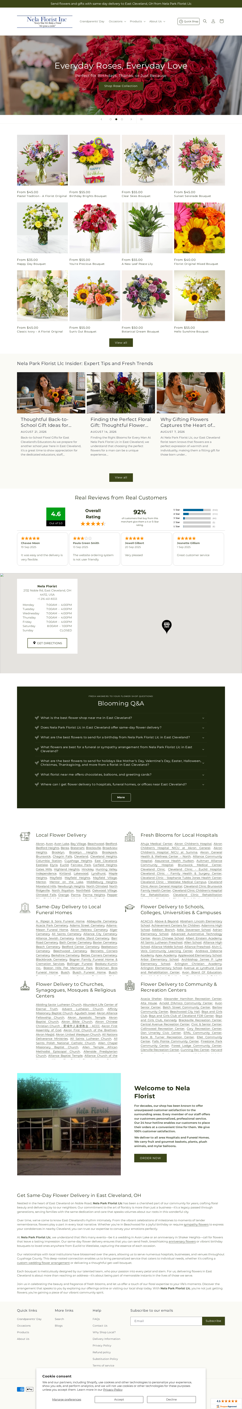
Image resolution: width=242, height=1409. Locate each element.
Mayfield (56, 878)
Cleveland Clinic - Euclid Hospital (195, 869)
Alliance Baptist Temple (65, 1055)
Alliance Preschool (197, 947)
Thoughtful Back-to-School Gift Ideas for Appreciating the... (44, 422)
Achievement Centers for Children (175, 925)
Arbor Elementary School (160, 959)
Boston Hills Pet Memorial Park (68, 968)
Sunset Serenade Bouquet (192, 196)
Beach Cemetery (48, 947)
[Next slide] (131, 119)
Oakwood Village (104, 890)
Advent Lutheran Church (82, 1009)
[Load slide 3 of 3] (122, 119)
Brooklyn (58, 852)
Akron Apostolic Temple (86, 1017)
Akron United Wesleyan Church (78, 1034)
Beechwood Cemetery (70, 951)
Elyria (54, 865)
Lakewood (81, 873)
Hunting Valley (106, 869)
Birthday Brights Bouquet (88, 196)
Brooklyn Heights (83, 852)
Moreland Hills (46, 886)
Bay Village (78, 844)
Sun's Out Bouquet (82, 331)
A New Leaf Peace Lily (137, 264)
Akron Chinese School (168, 938)
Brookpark (109, 852)
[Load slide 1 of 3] (110, 119)
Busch (65, 972)
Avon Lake (61, 844)
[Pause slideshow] (141, 119)
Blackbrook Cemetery (51, 959)
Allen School (193, 942)
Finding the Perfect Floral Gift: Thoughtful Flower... (121, 422)
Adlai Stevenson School (194, 930)
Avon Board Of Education (202, 972)
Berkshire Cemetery (65, 955)
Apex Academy (166, 955)
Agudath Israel (84, 1013)
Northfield (83, 890)
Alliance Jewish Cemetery (55, 938)
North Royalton (63, 890)
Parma (76, 895)
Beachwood (96, 844)
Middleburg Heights (102, 882)
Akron (40, 844)
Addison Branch (163, 930)
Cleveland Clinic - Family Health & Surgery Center (181, 873)
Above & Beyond (166, 921)
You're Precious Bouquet (87, 264)
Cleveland (81, 856)
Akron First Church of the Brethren (90, 1030)
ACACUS (147, 921)
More (121, 797)
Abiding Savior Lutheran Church (58, 1004)
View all (121, 342)
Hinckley (88, 869)
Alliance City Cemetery (100, 934)
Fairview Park (81, 865)
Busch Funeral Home (89, 972)
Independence (46, 873)
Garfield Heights (105, 865)
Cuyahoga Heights (78, 861)
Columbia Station (49, 861)
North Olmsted (97, 886)
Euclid (64, 865)
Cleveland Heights (103, 856)
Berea (65, 848)
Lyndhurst (98, 873)
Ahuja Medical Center (157, 844)
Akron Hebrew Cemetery (89, 930)
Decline (171, 1399)
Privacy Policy (113, 1389)
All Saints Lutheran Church (90, 1038)
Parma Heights (94, 895)
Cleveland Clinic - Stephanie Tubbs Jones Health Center (181, 878)
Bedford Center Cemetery (80, 947)
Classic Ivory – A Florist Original (40, 331)
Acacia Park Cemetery (52, 925)
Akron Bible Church (76, 1021)
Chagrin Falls (62, 856)
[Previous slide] (101, 119)
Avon (49, 844)
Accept (119, 1399)
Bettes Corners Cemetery (99, 955)
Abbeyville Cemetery (102, 921)
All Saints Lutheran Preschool (161, 942)
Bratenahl (77, 848)
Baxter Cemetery (105, 942)
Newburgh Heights (71, 886)
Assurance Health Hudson (174, 861)
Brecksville (93, 848)
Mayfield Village (105, 878)
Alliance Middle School (167, 947)
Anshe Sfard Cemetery (92, 938)
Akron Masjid (45, 1034)
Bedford (111, 844)
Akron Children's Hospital (193, 844)
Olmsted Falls (46, 895)
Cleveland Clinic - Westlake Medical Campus (173, 882)
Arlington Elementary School (161, 968)
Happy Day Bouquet (31, 264)
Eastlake (42, 865)
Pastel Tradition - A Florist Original (42, 196)
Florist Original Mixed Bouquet (196, 264)
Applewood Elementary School (200, 955)
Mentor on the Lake (66, 882)
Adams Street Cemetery (87, 925)
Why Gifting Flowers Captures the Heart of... (188, 422)
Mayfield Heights (77, 878)
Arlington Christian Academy (198, 964)
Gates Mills (44, 869)
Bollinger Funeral (79, 964)
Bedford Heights (47, 848)
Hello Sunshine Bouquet (191, 331)
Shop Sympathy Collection (121, 91)
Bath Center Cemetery (75, 942)
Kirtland (65, 873)
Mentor (41, 882)
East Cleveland (106, 861)
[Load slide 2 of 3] (116, 119)
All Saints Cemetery (66, 934)
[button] (117, 21)
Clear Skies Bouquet (136, 196)
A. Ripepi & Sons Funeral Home (60, 921)
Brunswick (43, 856)
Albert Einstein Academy (204, 938)
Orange (63, 895)
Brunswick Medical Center (200, 865)
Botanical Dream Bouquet (140, 331)
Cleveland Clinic (153, 869)
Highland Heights (66, 869)
